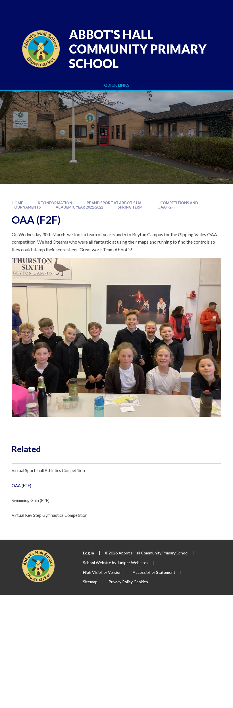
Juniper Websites (132, 562)
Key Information (55, 203)
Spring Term (130, 207)
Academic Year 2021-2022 (79, 207)
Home (17, 203)
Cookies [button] (141, 581)
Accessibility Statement (154, 572)
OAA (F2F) (165, 207)
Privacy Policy (121, 581)
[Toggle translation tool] (188, 9)
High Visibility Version (102, 572)
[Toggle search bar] (203, 9)
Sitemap (90, 581)
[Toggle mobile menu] (220, 9)
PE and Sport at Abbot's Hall (116, 203)
